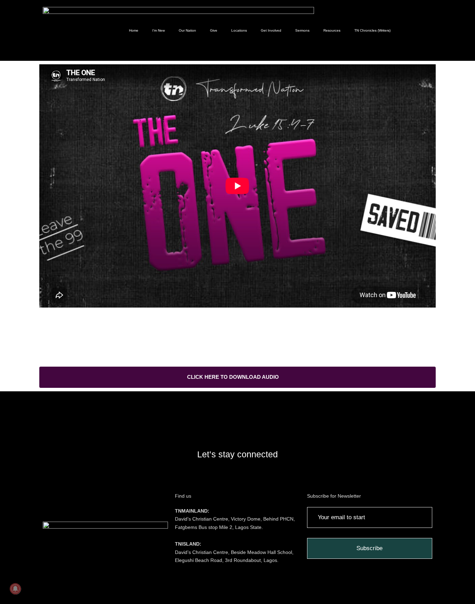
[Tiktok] (289, 477)
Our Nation (187, 30)
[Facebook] (211, 477)
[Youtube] (263, 477)
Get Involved (271, 30)
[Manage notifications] (15, 588)
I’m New (158, 30)
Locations (239, 30)
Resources (331, 30)
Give (213, 30)
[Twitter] (237, 477)
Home (133, 30)
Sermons (302, 30)
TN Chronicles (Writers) (372, 30)
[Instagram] (185, 477)
